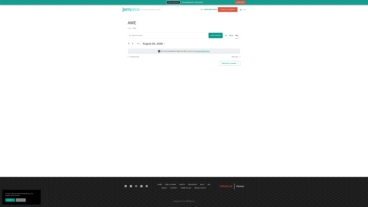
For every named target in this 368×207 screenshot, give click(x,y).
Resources (192, 184)
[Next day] (132, 43)
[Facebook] (146, 186)
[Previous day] (129, 43)
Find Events (215, 35)
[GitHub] (136, 186)
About (164, 188)
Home (160, 184)
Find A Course (228, 10)
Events (130, 28)
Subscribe (240, 2)
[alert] (184, 51)
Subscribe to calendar (229, 63)
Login (244, 10)
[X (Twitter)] (141, 186)
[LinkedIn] (125, 186)
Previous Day (134, 57)
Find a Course (170, 184)
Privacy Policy (200, 188)
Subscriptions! (173, 2)
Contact (173, 188)
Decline (21, 200)
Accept (10, 200)
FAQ (209, 184)
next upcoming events (202, 51)
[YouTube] (131, 186)
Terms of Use (186, 188)
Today (138, 43)
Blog (202, 184)
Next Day (235, 57)
